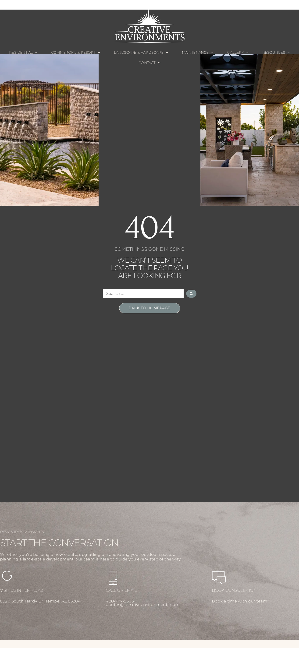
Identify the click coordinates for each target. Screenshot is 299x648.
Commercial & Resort (73, 52)
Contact (147, 62)
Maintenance (195, 52)
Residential (21, 52)
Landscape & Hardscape (139, 52)
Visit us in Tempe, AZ (21, 590)
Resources (273, 52)
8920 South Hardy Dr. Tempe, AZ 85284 (40, 601)
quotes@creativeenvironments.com (143, 604)
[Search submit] (191, 294)
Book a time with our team (239, 601)
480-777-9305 (120, 601)
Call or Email (121, 590)
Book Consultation (234, 590)
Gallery (235, 52)
